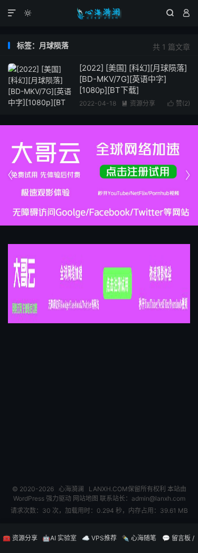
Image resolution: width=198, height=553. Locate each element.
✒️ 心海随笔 (138, 538)
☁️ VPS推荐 (99, 538)
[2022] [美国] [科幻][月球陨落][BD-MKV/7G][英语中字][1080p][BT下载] (133, 79)
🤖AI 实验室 (59, 538)
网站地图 (85, 498)
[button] (187, 175)
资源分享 (138, 103)
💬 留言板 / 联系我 (178, 543)
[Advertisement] (99, 400)
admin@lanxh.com (158, 498)
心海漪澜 (99, 13)
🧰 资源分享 (20, 538)
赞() (178, 103)
